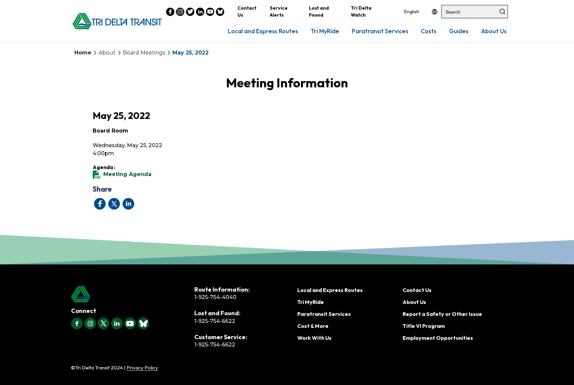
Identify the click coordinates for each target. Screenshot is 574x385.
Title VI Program (424, 326)
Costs (428, 31)
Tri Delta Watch (361, 11)
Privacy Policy (142, 367)
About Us (494, 31)
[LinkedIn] (117, 323)
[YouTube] (130, 323)
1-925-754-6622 (214, 321)
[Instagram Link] (180, 12)
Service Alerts (279, 11)
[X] (103, 323)
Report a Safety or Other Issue (442, 314)
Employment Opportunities (438, 338)
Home (82, 52)
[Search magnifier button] (503, 11)
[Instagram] (90, 323)
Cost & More (313, 326)
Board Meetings (144, 52)
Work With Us (314, 338)
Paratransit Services (380, 31)
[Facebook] (77, 323)
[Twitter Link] (190, 12)
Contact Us (247, 11)
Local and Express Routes (263, 31)
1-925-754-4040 (215, 297)
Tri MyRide (325, 31)
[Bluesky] (143, 323)
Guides (458, 31)
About (107, 52)
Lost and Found (319, 11)
